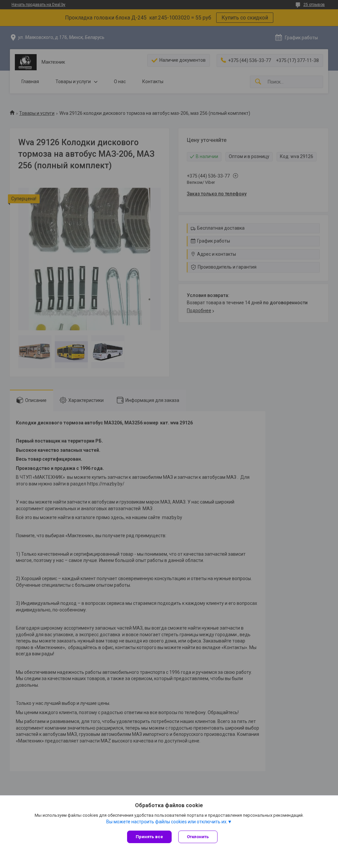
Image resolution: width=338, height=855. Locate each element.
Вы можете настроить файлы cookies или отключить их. (166, 821)
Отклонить (198, 836)
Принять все (149, 836)
